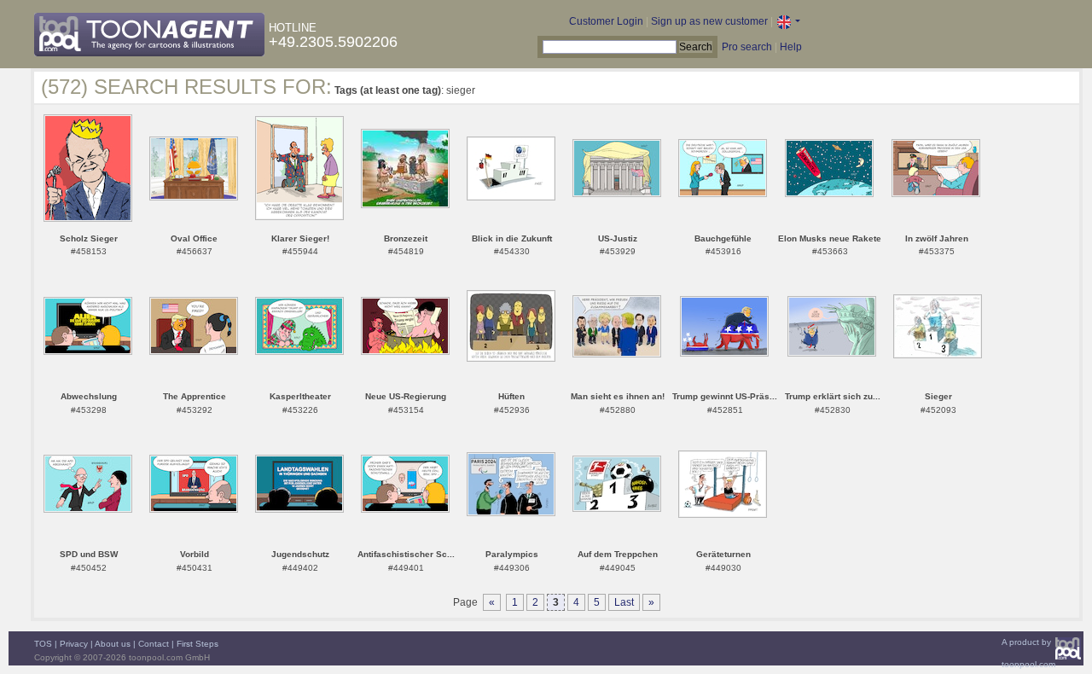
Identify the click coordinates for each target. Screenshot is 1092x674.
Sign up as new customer (709, 21)
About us (113, 643)
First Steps (197, 643)
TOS (43, 643)
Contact (153, 643)
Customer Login (606, 21)
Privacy (74, 643)
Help (791, 47)
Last (624, 602)
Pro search (747, 47)
